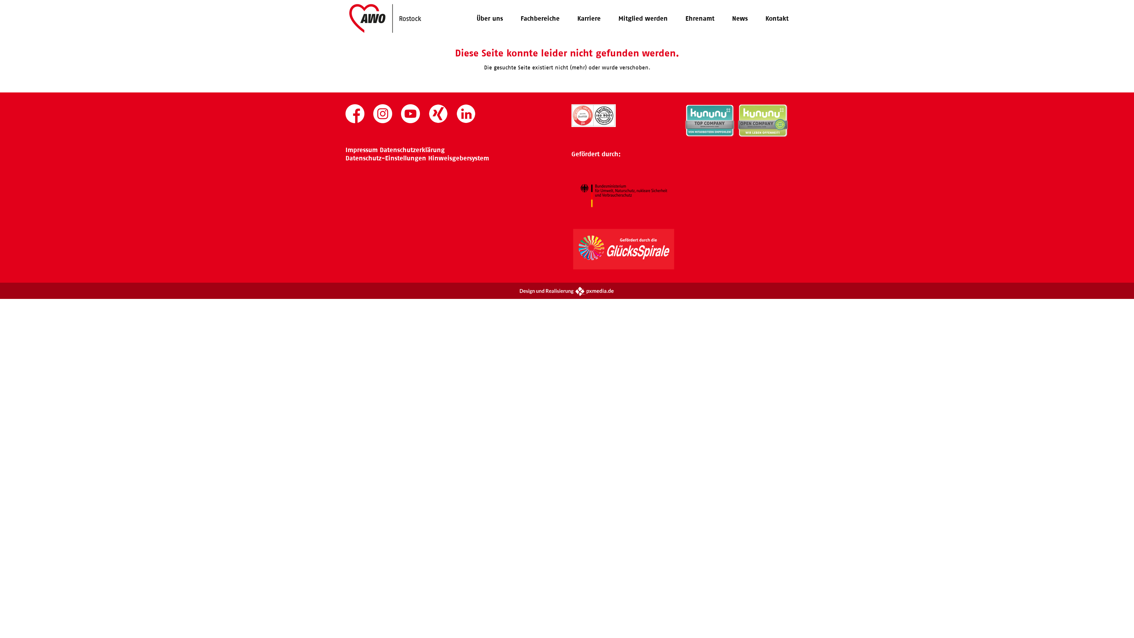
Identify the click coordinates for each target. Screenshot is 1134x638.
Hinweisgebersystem (458, 158)
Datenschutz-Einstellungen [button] (386, 158)
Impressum (362, 150)
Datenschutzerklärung (412, 150)
